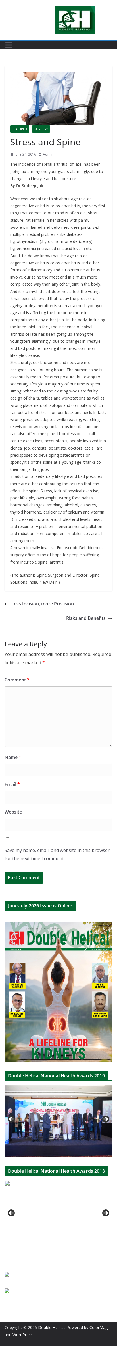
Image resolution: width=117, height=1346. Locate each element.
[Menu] (9, 45)
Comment (17, 680)
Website (13, 812)
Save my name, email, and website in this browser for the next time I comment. (57, 854)
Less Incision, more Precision (42, 604)
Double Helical (51, 1327)
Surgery (41, 129)
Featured (19, 129)
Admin (48, 154)
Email (12, 784)
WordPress (22, 1334)
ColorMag (98, 1327)
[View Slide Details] (58, 1121)
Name (13, 757)
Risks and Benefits (86, 618)
